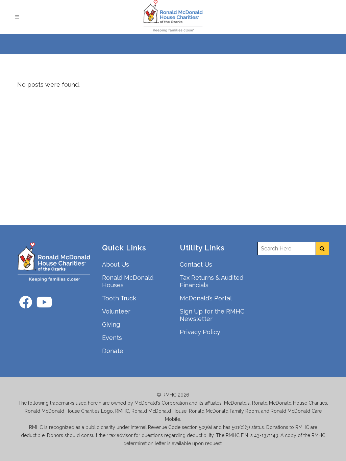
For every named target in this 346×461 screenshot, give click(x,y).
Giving (111, 324)
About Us (115, 264)
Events (112, 337)
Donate (112, 350)
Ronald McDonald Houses (127, 281)
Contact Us (196, 264)
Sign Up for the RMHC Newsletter (212, 315)
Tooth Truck (119, 298)
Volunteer (116, 311)
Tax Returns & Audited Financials (211, 281)
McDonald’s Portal (206, 298)
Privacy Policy (200, 331)
